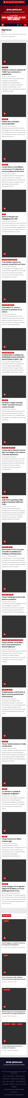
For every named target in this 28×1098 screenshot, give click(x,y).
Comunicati (5, 67)
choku (14, 982)
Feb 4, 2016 (7, 893)
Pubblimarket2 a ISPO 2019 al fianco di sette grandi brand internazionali (13, 694)
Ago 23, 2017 (7, 796)
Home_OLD (23, 1084)
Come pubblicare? (20, 1081)
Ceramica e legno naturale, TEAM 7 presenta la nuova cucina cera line (12, 405)
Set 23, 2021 (7, 221)
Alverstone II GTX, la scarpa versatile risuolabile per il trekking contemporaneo (13, 552)
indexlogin (14, 1086)
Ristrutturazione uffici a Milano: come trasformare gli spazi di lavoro (14, 978)
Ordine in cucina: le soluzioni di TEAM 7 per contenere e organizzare (13, 72)
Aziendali (4, 640)
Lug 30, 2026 (7, 947)
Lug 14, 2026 (7, 1050)
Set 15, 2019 (7, 409)
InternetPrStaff (16, 893)
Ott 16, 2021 (7, 173)
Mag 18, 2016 (7, 843)
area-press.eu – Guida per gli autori (16, 1076)
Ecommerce (11, 352)
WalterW (14, 796)
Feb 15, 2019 (7, 699)
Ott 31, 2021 (7, 76)
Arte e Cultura (7, 989)
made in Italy (10, 17)
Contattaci (11, 1084)
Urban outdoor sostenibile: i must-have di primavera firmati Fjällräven (12, 644)
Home (3, 32)
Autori (4, 1081)
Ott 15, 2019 (7, 361)
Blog (8, 1081)
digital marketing (16, 361)
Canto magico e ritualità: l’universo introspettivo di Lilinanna (13, 944)
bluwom (14, 76)
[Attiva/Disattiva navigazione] (18, 25)
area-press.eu (14, 9)
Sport (4, 214)
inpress (14, 1016)
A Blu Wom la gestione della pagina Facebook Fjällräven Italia (12, 502)
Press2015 (15, 1050)
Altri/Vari (5, 259)
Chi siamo (12, 1081)
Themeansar (14, 1073)
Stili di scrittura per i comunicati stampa (14, 1094)
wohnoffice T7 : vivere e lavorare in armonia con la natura (12, 309)
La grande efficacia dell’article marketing (14, 1089)
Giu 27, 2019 (7, 556)
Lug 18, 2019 (7, 457)
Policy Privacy (14, 1092)
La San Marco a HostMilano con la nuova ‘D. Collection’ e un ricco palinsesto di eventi (13, 169)
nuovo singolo (16, 19)
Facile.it (4, 17)
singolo (9, 19)
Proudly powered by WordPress (9, 1071)
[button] (21, 25)
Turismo (14, 259)
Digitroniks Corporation (18, 947)
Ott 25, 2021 (7, 126)
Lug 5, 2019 (7, 506)
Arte (20, 17)
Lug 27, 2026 (7, 982)
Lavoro (16, 640)
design (16, 17)
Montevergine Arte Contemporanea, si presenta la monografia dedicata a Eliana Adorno (14, 1013)
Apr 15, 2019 (7, 649)
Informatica (11, 447)
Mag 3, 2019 (7, 601)
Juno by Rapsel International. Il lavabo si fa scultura (12, 1047)
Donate (17, 1084)
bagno (23, 17)
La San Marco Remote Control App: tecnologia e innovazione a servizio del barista (13, 452)
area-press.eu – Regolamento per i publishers (14, 1078)
